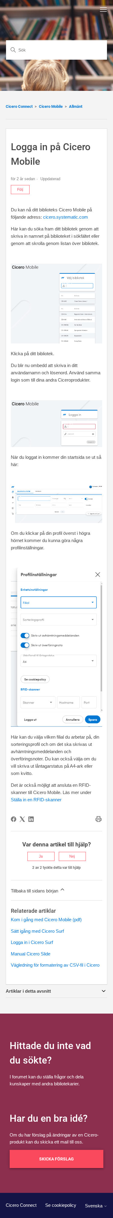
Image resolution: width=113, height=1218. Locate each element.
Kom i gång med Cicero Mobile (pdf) (46, 919)
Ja (41, 856)
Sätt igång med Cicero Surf (37, 931)
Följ (20, 189)
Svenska (94, 1205)
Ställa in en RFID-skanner (36, 799)
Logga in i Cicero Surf (32, 942)
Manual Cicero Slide (30, 953)
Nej (72, 856)
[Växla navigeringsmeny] (103, 10)
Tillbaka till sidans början (35, 890)
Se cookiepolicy (60, 1205)
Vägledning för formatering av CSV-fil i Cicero (55, 965)
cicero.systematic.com (65, 217)
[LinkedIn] (31, 819)
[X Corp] (22, 819)
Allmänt (75, 106)
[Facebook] (13, 819)
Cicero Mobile (51, 106)
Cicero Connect (19, 106)
